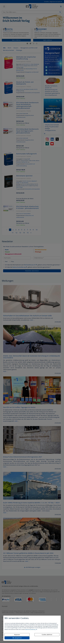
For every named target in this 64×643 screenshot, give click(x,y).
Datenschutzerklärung (30, 629)
